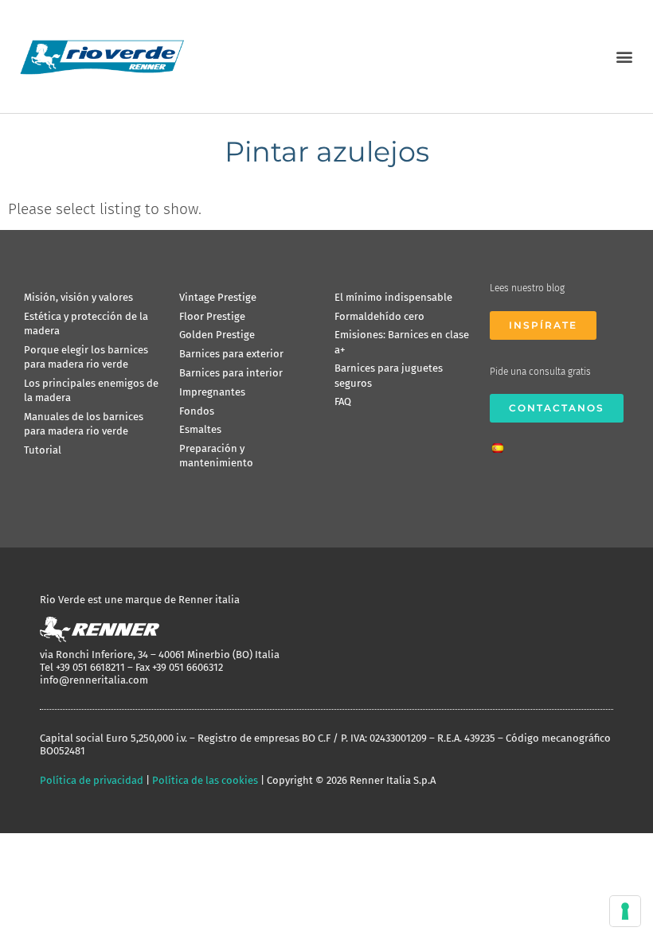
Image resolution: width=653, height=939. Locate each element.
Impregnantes (212, 392)
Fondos (196, 411)
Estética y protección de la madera (86, 323)
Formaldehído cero (379, 316)
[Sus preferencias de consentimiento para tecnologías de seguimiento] (625, 911)
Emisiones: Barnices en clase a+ (401, 342)
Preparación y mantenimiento (216, 455)
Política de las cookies (205, 780)
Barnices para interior (231, 373)
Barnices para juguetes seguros (388, 375)
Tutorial (42, 450)
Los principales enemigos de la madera (91, 390)
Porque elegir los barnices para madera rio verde (86, 357)
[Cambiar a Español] (502, 443)
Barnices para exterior (231, 354)
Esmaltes (200, 429)
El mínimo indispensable (393, 297)
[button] (624, 56)
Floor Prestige (212, 316)
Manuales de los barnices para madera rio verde (83, 424)
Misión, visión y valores (78, 297)
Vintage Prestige (217, 297)
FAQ (342, 401)
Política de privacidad (91, 780)
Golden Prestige (217, 335)
